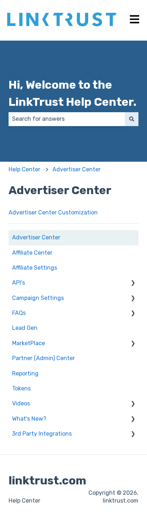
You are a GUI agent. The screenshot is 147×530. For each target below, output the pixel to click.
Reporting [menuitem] (25, 373)
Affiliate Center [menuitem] (32, 252)
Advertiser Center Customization (53, 212)
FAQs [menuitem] (19, 313)
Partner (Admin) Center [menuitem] (43, 358)
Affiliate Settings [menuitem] (34, 267)
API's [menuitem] (18, 282)
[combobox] (67, 119)
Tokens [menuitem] (21, 388)
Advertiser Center (76, 169)
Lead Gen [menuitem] (24, 327)
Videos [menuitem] (21, 403)
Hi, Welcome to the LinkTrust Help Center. (72, 93)
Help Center (24, 169)
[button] (132, 283)
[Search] (131, 119)
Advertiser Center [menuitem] (36, 237)
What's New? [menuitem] (29, 418)
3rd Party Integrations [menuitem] (42, 433)
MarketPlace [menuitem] (28, 343)
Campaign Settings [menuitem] (38, 298)
